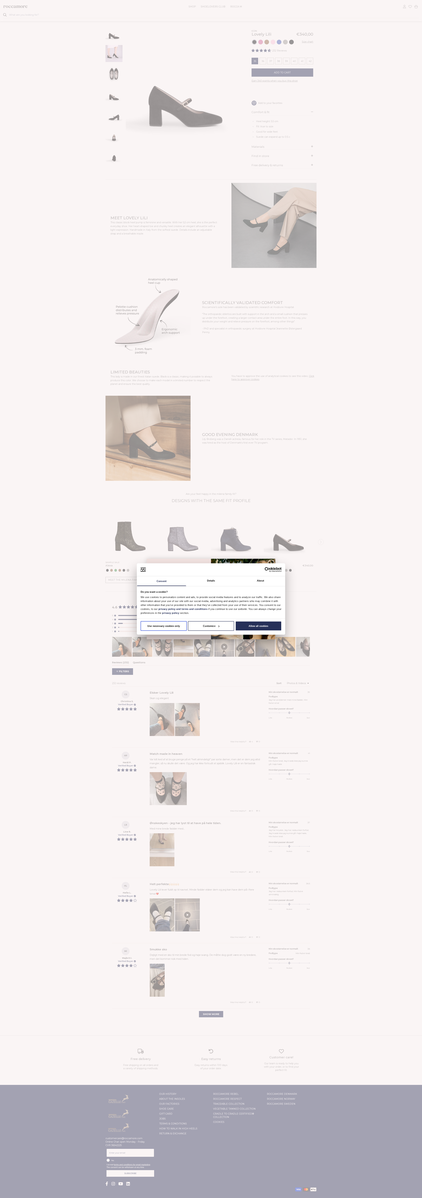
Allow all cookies (258, 626)
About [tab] (260, 580)
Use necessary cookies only (163, 626)
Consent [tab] (161, 581)
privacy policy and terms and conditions (183, 608)
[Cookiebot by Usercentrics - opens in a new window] (267, 569)
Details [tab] (211, 580)
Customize (209, 626)
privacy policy (171, 612)
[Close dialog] (271, 563)
